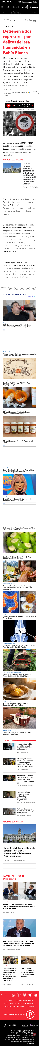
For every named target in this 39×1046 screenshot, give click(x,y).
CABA (6, 1003)
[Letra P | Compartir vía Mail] (34, 288)
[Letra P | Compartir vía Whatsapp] (10, 288)
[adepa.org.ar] (25, 1026)
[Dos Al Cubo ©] (10, 1025)
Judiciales (15, 21)
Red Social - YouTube (30, 995)
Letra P (7, 21)
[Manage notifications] (34, 1034)
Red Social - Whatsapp (36, 995)
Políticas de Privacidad (30, 1042)
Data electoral (17, 12)
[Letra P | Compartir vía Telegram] (28, 288)
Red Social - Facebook (18, 995)
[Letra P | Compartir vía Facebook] (22, 288)
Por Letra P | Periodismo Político (7, 92)
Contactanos (5, 995)
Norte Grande (10, 1006)
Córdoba (30, 1003)
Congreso (30, 1006)
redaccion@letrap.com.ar (26, 1039)
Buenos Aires (28, 1000)
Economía (18, 1000)
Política (9, 1000)
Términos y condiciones (18, 1041)
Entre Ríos (22, 1003)
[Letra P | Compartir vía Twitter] (16, 288)
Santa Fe (13, 1003)
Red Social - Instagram (24, 995)
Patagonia (21, 1006)
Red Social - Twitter (13, 995)
